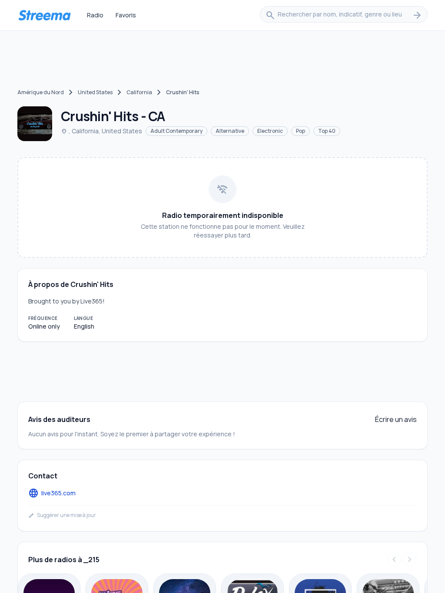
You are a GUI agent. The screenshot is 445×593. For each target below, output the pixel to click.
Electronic (270, 131)
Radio (95, 15)
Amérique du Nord (40, 92)
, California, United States (101, 131)
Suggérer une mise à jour (62, 515)
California (139, 92)
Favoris (126, 15)
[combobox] (344, 15)
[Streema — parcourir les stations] (44, 15)
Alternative (230, 131)
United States (95, 92)
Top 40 (326, 131)
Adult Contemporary (176, 131)
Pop (300, 131)
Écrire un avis (396, 419)
